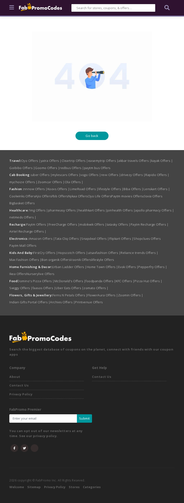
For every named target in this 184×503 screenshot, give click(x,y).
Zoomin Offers (130, 295)
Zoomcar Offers (51, 182)
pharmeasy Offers (63, 210)
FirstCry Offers (45, 253)
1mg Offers (38, 210)
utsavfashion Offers (104, 253)
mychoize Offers (23, 182)
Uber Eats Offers (70, 288)
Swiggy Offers (21, 288)
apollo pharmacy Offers (154, 210)
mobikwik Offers (93, 224)
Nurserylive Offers (40, 274)
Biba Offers (133, 189)
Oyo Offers (31, 160)
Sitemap (34, 487)
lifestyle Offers (110, 189)
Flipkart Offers (121, 238)
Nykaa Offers (78, 196)
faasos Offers (44, 288)
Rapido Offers (157, 175)
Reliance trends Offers (139, 253)
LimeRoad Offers (84, 189)
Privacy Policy (20, 394)
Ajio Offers (43, 196)
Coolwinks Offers (22, 196)
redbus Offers (72, 168)
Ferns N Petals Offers (70, 295)
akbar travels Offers (134, 160)
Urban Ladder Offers (69, 267)
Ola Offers (74, 182)
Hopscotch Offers (73, 253)
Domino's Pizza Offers (35, 281)
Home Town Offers (102, 267)
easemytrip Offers (103, 160)
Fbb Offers (60, 196)
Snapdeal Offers (95, 238)
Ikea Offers (17, 274)
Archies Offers (62, 302)
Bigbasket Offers (21, 203)
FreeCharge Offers (64, 224)
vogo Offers (90, 175)
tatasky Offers (119, 224)
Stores (74, 487)
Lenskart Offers (157, 189)
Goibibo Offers (22, 168)
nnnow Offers (35, 189)
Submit (84, 418)
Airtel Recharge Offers (27, 231)
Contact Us (19, 385)
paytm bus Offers (97, 168)
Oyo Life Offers (99, 196)
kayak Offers (162, 160)
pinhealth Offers (121, 210)
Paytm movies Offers (127, 196)
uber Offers (41, 175)
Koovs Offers (58, 189)
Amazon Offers (42, 238)
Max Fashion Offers (25, 259)
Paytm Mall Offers (22, 245)
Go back (92, 136)
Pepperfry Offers (152, 267)
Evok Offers (128, 267)
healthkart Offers (92, 210)
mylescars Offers (66, 175)
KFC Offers (125, 281)
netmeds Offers (22, 217)
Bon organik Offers (55, 259)
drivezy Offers (133, 175)
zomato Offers (96, 288)
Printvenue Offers (89, 302)
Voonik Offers (81, 259)
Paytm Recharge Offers (150, 224)
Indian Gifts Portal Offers (29, 302)
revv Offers (111, 175)
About (14, 376)
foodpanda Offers (101, 281)
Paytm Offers (37, 224)
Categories (92, 487)
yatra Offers (51, 160)
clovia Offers (152, 196)
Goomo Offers (47, 168)
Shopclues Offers (147, 238)
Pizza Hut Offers (148, 281)
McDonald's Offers (70, 281)
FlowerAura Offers (102, 295)
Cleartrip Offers (75, 160)
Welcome (16, 487)
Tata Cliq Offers (68, 238)
